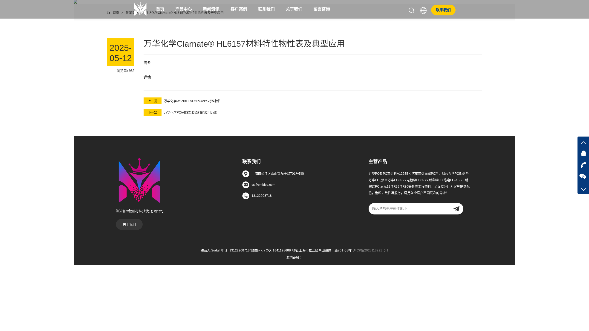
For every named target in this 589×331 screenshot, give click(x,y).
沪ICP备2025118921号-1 (370, 250)
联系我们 (266, 9)
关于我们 (294, 9)
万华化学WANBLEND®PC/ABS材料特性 (192, 101)
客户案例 (239, 9)
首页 (160, 9)
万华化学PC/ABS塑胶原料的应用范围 (190, 112)
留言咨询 (321, 9)
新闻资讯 (211, 9)
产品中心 (183, 9)
